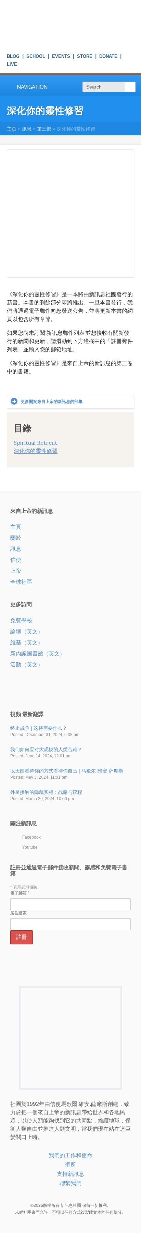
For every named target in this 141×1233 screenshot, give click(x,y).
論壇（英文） (26, 631)
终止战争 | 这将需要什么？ (38, 728)
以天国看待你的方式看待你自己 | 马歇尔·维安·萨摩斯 (66, 771)
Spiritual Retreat (35, 442)
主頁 (15, 527)
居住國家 (18, 913)
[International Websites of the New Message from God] (70, 41)
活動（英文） (26, 664)
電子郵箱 (19, 893)
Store (85, 57)
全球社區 (21, 582)
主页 (11, 129)
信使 (15, 560)
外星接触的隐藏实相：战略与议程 (46, 792)
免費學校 (21, 620)
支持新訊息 (70, 1174)
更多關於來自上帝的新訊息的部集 (51, 401)
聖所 (70, 1165)
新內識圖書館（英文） (37, 653)
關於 (15, 538)
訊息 (26, 129)
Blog (13, 57)
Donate (108, 57)
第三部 (44, 129)
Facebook (31, 837)
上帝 (15, 571)
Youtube (30, 847)
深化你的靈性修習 (35, 450)
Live (11, 65)
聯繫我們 (70, 1183)
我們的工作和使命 (70, 1155)
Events (61, 57)
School (36, 57)
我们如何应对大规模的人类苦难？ (46, 749)
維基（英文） (26, 642)
